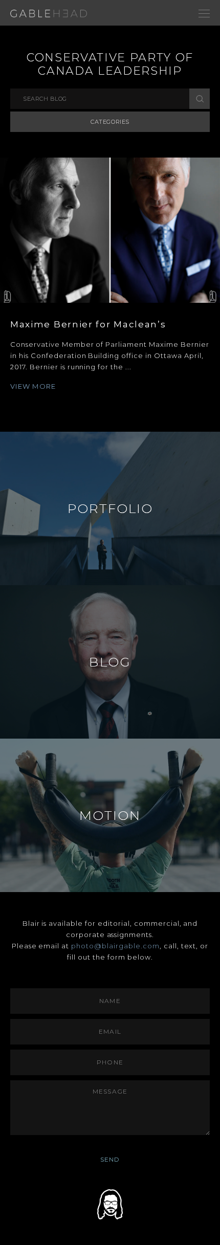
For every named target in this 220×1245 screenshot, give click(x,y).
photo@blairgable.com (115, 946)
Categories (110, 121)
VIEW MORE (33, 386)
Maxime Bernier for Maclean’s (88, 324)
